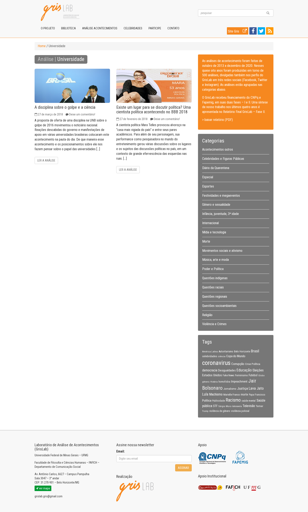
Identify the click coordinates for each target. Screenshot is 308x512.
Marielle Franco (231, 394)
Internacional (210, 223)
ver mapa (44, 488)
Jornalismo (229, 388)
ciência (221, 356)
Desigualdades (227, 370)
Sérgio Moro (225, 406)
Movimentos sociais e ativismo (222, 251)
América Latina (210, 351)
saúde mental (249, 400)
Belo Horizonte (242, 351)
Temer (259, 406)
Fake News (228, 375)
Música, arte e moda (215, 260)
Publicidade (218, 400)
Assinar (183, 467)
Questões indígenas (215, 278)
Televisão (249, 406)
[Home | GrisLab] (60, 12)
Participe (155, 28)
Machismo (216, 394)
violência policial (240, 410)
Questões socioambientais (219, 306)
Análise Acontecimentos (99, 28)
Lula (205, 394)
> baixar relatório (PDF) (217, 120)
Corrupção (237, 364)
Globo (261, 375)
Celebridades (133, 28)
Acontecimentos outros (217, 149)
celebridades (209, 356)
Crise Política (252, 364)
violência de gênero (219, 411)
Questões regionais (214, 297)
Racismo (233, 400)
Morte (206, 241)
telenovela (237, 406)
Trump (205, 411)
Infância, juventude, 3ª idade (220, 214)
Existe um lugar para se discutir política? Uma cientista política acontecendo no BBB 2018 (153, 109)
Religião (207, 315)
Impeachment (239, 381)
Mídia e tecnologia (214, 232)
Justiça (242, 388)
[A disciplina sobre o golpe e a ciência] (72, 86)
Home (42, 46)
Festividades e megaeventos (221, 196)
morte (244, 394)
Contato (173, 28)
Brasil (255, 351)
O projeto (48, 28)
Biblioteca (68, 28)
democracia (209, 370)
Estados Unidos (212, 375)
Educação (244, 370)
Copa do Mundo (235, 356)
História (214, 381)
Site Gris (234, 31)
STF (215, 406)
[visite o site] (212, 457)
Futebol (253, 375)
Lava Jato (256, 388)
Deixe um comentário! (82, 114)
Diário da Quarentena (215, 168)
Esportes (208, 186)
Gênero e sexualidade (216, 205)
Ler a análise (46, 160)
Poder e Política (213, 269)
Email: (120, 451)
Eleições (258, 370)
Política (206, 400)
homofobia (224, 381)
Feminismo (241, 375)
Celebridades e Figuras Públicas (223, 159)
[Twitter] (261, 32)
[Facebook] (252, 32)
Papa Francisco (257, 394)
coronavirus (216, 362)
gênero (206, 381)
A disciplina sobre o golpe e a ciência (65, 107)
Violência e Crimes (214, 324)
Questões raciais (213, 287)
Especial (207, 177)
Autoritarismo (226, 351)
